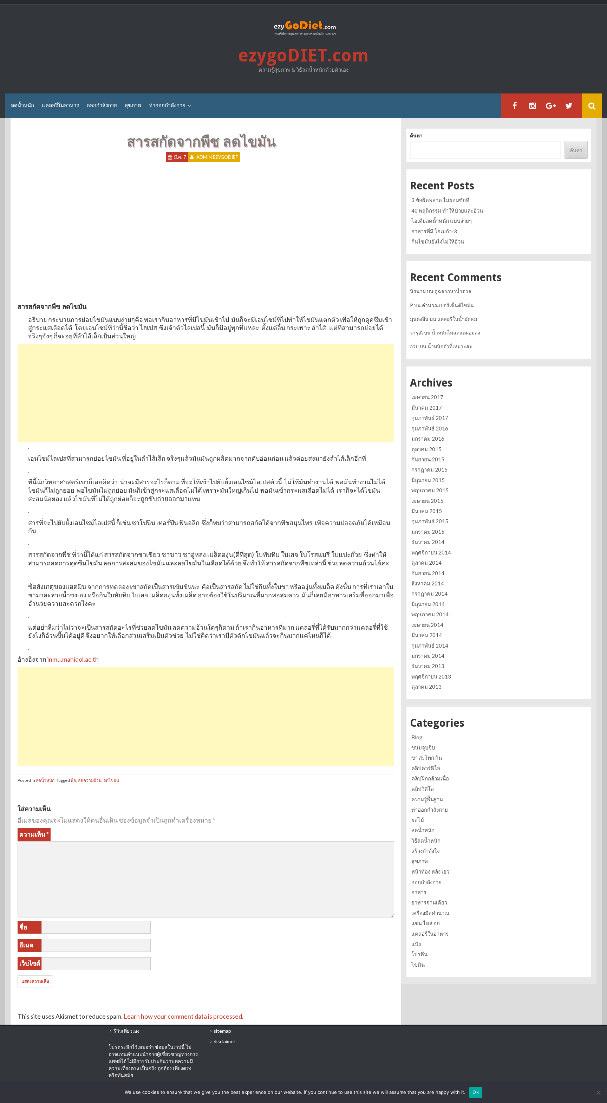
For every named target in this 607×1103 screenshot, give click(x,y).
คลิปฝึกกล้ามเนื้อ (430, 778)
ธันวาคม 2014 (427, 542)
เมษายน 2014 (427, 625)
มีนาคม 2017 (426, 407)
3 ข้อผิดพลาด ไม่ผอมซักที (440, 200)
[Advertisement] (206, 393)
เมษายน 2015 (427, 501)
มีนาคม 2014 (426, 635)
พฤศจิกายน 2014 (431, 552)
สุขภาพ (133, 105)
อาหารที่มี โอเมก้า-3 (434, 231)
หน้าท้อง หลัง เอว (430, 871)
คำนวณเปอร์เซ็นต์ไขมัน (448, 305)
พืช (73, 780)
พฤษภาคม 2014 (430, 614)
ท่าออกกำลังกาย (167, 105)
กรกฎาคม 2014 (429, 593)
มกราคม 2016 (427, 438)
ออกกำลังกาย (102, 105)
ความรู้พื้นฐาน (427, 799)
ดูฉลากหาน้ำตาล (453, 291)
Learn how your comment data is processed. (183, 1016)
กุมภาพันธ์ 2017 (429, 418)
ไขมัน (418, 964)
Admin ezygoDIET (217, 157)
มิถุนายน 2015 (428, 480)
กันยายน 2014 (427, 573)
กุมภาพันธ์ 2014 (429, 645)
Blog (417, 737)
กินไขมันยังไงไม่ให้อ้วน (437, 241)
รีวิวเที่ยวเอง (126, 1031)
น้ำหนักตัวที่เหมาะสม (449, 346)
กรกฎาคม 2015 (429, 469)
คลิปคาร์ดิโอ (425, 768)
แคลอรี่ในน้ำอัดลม (457, 319)
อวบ (414, 346)
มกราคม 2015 (427, 531)
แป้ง (416, 944)
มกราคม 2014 (427, 656)
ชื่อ (23, 927)
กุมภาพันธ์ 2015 (429, 521)
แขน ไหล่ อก (425, 923)
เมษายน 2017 (427, 397)
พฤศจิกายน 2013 (431, 676)
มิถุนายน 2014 (428, 604)
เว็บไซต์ (29, 963)
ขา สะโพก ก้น (426, 757)
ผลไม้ (417, 820)
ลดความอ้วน (90, 780)
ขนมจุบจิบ (423, 747)
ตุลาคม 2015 (426, 449)
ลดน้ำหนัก (22, 105)
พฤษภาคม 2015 (430, 490)
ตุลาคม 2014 (426, 562)
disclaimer (224, 1041)
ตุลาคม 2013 (426, 686)
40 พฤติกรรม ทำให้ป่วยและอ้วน (447, 210)
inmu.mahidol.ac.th (73, 659)
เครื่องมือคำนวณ (430, 913)
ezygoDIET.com (303, 55)
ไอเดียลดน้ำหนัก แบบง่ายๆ (441, 221)
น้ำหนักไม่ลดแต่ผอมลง (456, 333)
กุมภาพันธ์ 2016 (429, 428)
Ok (475, 1092)
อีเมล (26, 945)
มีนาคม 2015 (426, 511)
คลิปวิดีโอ (422, 789)
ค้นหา (416, 135)
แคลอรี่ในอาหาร (60, 105)
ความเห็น (34, 834)
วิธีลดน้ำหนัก (425, 840)
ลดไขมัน (111, 780)
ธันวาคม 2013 (427, 666)
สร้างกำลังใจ (425, 851)
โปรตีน (419, 954)
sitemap (222, 1031)
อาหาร (418, 892)
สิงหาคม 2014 (427, 583)
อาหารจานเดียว (429, 902)
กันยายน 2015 (427, 459)
